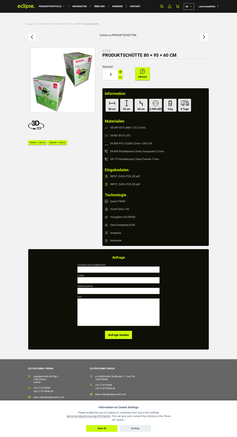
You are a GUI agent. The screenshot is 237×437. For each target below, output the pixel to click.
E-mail (80, 275)
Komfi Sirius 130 (119, 209)
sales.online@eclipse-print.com (48, 397)
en (189, 6)
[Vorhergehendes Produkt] (32, 37)
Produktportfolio (50, 6)
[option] (63, 80)
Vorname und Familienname (91, 265)
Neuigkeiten (79, 6)
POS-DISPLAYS (42, 24)
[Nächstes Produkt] (204, 37)
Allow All (102, 428)
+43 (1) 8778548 (41, 388)
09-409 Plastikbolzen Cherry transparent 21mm (137, 151)
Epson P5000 (117, 201)
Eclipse (29, 24)
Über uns (99, 6)
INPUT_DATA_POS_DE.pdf (125, 176)
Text (79, 297)
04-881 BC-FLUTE (120, 135)
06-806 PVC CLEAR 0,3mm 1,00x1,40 (131, 143)
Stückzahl (107, 67)
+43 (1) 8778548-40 (43, 391)
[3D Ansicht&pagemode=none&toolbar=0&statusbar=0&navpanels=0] (37, 128)
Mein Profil (169, 6)
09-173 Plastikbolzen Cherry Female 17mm (134, 159)
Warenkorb (177, 6)
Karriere (117, 6)
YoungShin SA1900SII (122, 217)
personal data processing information (88, 416)
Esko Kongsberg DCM (122, 225)
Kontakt (135, 6)
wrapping (115, 232)
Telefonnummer (85, 286)
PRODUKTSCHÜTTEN (63, 24)
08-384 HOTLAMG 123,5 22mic (128, 127)
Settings (135, 428)
